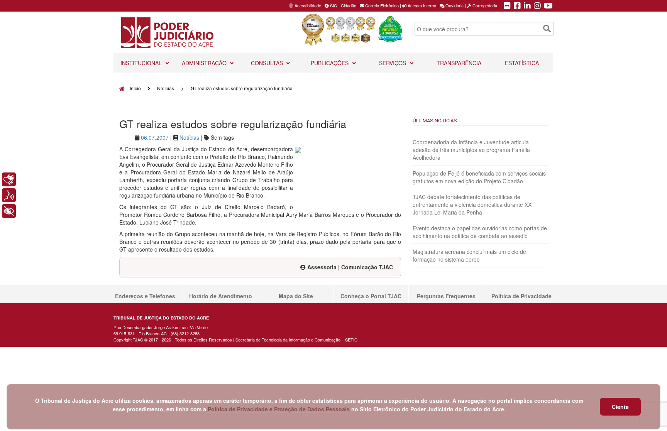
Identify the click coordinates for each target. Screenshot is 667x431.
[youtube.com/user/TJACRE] (548, 6)
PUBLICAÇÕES (330, 63)
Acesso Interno (421, 5)
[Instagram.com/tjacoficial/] (537, 6)
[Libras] (9, 179)
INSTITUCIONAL (141, 63)
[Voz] (9, 195)
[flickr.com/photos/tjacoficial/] (507, 6)
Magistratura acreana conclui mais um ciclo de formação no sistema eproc (469, 255)
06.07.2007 (155, 137)
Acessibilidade (308, 5)
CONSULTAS (267, 63)
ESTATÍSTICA (522, 63)
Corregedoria (484, 5)
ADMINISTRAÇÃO (205, 63)
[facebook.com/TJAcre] (517, 6)
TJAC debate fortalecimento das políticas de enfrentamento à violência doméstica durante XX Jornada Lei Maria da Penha (472, 204)
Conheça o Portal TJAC (370, 296)
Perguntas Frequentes (446, 296)
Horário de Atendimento (220, 296)
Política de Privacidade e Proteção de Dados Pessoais (279, 409)
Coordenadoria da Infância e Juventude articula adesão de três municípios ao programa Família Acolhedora (471, 149)
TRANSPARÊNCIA (459, 63)
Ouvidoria (454, 5)
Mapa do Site (296, 296)
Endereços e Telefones (145, 296)
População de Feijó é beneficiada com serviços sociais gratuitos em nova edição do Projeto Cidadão (479, 177)
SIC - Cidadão (342, 5)
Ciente (620, 407)
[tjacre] (527, 6)
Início (135, 88)
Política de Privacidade (521, 296)
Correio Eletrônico (381, 5)
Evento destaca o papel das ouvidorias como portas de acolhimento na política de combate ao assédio (480, 232)
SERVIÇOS (393, 63)
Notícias (165, 88)
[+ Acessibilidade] (9, 211)
